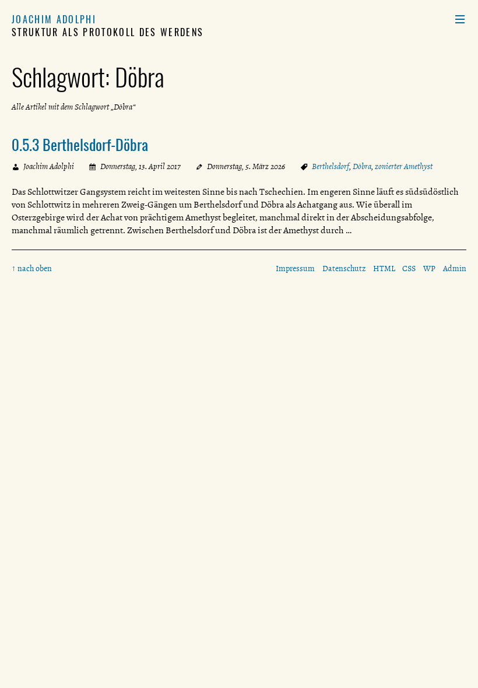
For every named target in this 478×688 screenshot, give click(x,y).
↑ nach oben (32, 268)
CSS (409, 268)
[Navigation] (460, 19)
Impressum (295, 268)
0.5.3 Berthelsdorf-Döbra (80, 144)
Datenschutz (343, 268)
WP (429, 268)
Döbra (362, 166)
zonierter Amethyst (404, 166)
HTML (384, 268)
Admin (454, 268)
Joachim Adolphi (54, 19)
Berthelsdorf (330, 166)
